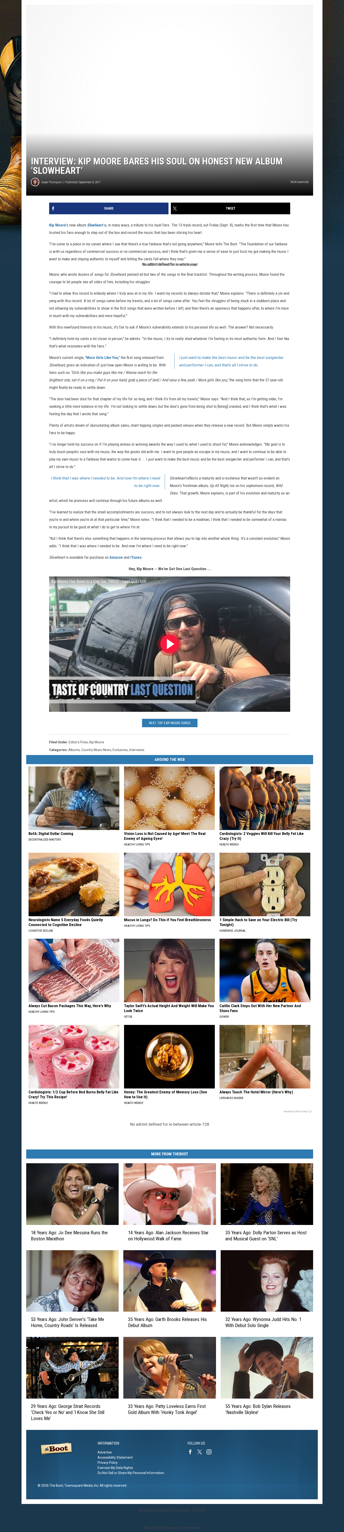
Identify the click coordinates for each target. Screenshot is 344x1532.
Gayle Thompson (51, 182)
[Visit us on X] (201, 1452)
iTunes (136, 557)
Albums (74, 750)
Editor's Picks (78, 742)
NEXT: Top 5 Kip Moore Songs (169, 723)
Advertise (105, 1452)
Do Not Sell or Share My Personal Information (131, 1473)
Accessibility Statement (115, 1457)
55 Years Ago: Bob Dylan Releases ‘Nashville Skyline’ (258, 1409)
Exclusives (120, 750)
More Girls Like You (102, 357)
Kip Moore (57, 225)
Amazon (116, 557)
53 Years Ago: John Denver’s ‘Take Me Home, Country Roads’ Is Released (67, 1322)
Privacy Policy (108, 1462)
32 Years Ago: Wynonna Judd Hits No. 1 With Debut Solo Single (263, 1322)
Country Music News (96, 750)
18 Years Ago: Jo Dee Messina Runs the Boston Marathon (69, 1236)
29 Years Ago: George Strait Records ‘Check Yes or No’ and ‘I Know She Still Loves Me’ (67, 1412)
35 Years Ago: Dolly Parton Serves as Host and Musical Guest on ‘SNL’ (266, 1236)
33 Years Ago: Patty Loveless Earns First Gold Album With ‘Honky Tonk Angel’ (167, 1409)
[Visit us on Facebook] (192, 1452)
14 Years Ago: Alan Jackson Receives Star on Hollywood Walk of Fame (168, 1236)
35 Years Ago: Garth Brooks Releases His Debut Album (167, 1322)
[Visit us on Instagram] (211, 1452)
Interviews (136, 750)
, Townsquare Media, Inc (80, 1485)
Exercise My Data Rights (115, 1468)
